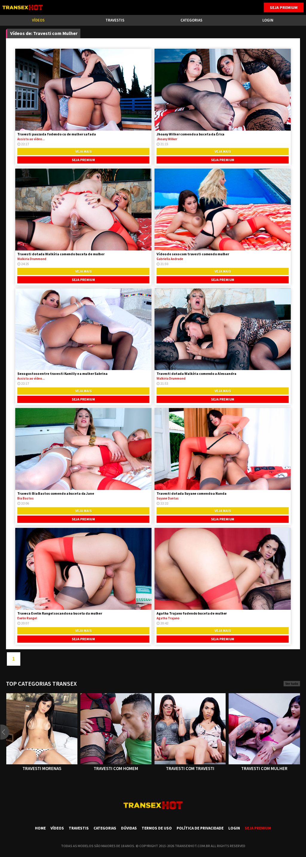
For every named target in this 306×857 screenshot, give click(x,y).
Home (40, 828)
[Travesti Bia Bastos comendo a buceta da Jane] (83, 449)
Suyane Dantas (168, 498)
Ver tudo (291, 684)
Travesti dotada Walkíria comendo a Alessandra (196, 373)
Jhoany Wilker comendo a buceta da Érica (190, 134)
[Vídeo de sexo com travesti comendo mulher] (222, 209)
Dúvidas (129, 828)
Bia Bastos (25, 498)
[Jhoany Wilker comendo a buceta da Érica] (222, 90)
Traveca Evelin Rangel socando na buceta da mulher (59, 613)
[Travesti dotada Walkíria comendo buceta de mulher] (83, 209)
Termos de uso (157, 828)
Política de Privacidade (200, 828)
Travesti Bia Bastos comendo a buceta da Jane (55, 493)
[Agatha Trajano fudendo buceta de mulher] (222, 569)
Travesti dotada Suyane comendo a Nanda (191, 493)
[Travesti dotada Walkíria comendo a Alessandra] (222, 329)
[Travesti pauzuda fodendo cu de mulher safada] (83, 90)
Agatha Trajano (168, 618)
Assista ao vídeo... (31, 139)
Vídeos (38, 20)
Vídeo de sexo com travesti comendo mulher (193, 254)
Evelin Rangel (27, 618)
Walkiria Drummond (31, 259)
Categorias (191, 20)
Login (267, 20)
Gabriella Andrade (170, 259)
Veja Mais (83, 151)
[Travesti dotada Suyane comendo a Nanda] (222, 449)
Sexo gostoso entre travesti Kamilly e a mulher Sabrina (62, 373)
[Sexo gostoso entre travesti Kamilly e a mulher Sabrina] (83, 329)
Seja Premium (284, 7)
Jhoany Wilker (167, 139)
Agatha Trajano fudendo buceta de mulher (192, 613)
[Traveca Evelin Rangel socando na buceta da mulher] (83, 569)
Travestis (114, 20)
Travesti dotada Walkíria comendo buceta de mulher (61, 254)
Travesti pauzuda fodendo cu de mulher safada (56, 134)
